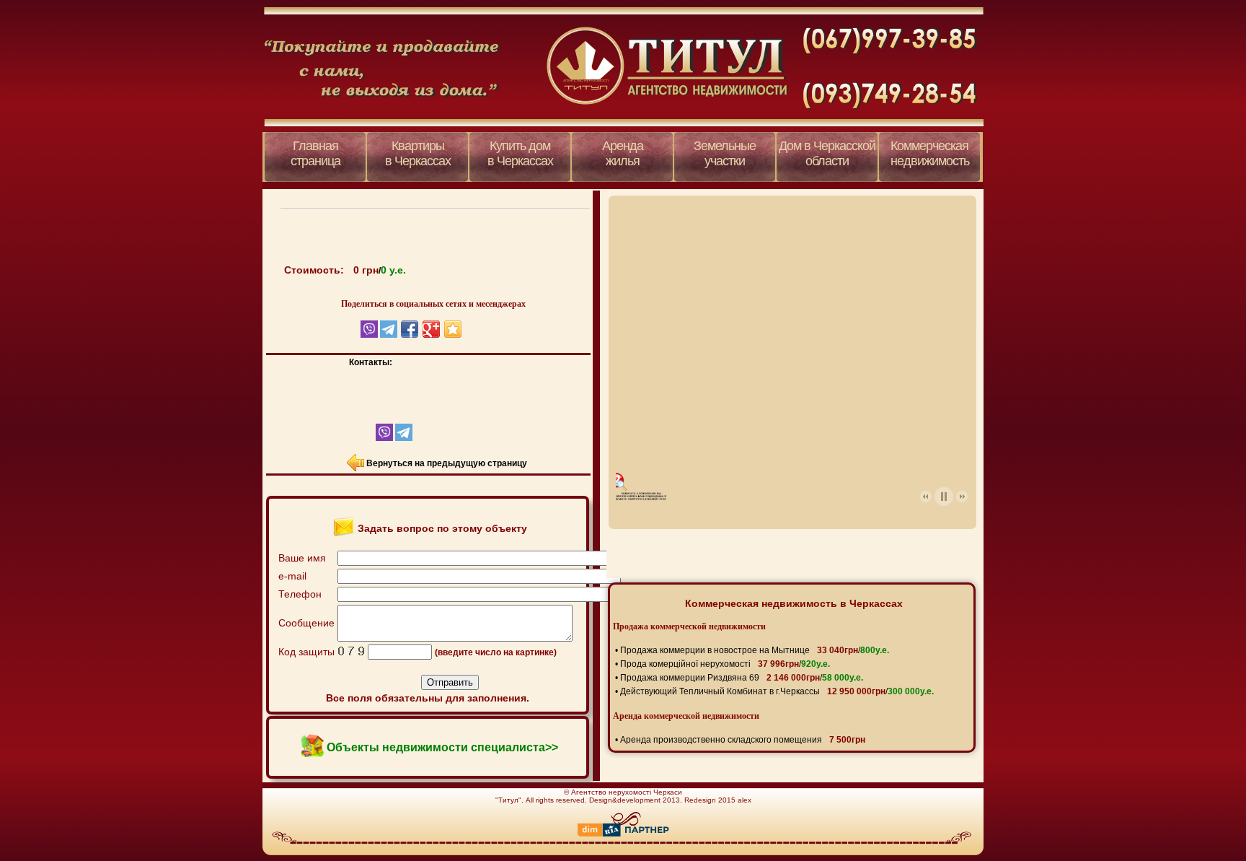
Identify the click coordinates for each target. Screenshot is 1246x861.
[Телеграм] (402, 438)
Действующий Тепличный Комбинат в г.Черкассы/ (777, 691)
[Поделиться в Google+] (431, 329)
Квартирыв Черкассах (418, 153)
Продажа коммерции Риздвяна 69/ (741, 678)
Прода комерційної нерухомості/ (725, 664)
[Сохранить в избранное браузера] (452, 329)
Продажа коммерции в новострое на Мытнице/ (754, 650)
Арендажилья (622, 153)
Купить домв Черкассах (520, 153)
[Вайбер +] (372, 438)
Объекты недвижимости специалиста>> (442, 747)
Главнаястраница (315, 153)
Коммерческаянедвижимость (930, 153)
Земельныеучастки (725, 153)
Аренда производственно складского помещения (742, 740)
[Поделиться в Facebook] (409, 329)
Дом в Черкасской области (827, 153)
